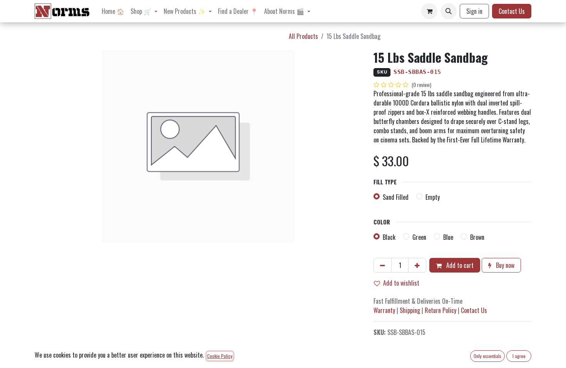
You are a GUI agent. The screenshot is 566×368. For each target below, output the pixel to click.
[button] (448, 11)
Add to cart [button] (459, 265)
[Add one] (417, 265)
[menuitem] (113, 11)
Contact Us (512, 11)
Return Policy (440, 310)
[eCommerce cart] (429, 11)
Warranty (384, 310)
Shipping (410, 310)
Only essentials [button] (487, 356)
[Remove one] (382, 265)
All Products (303, 36)
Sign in (474, 11)
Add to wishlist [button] (401, 283)
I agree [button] (519, 356)
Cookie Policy (220, 356)
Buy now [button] (504, 265)
